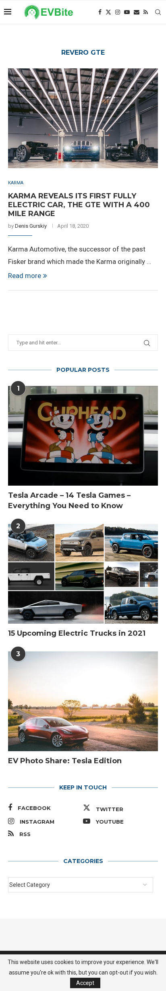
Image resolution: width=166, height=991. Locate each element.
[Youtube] (127, 12)
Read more (24, 276)
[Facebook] (100, 12)
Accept (85, 983)
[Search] (158, 12)
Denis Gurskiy (31, 226)
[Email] (136, 12)
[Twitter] (108, 12)
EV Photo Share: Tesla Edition (65, 760)
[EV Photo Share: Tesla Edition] (83, 701)
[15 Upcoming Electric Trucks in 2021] (83, 574)
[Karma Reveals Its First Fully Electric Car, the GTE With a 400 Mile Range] (83, 118)
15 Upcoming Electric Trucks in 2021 (76, 633)
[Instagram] (117, 12)
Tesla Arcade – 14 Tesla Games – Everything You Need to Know (69, 500)
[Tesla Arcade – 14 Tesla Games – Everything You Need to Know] (83, 436)
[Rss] (145, 12)
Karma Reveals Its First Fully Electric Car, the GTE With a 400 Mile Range (79, 205)
